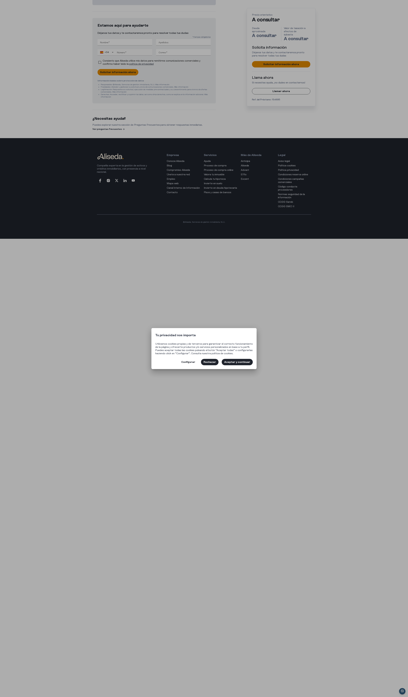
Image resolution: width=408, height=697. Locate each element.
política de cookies (222, 353)
